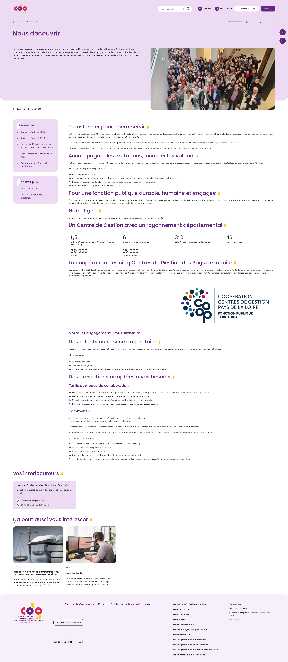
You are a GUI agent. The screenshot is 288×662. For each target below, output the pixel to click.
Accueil (18, 22)
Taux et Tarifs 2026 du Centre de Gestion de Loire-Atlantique (36, 146)
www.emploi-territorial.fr (114, 459)
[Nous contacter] (282, 40)
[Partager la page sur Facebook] (266, 22)
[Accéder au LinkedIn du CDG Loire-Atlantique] (80, 642)
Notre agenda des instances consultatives (195, 649)
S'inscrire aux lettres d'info (68, 622)
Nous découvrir (181, 609)
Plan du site (234, 620)
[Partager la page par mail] (253, 22)
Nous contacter (28, 188)
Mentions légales (236, 604)
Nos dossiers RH (181, 634)
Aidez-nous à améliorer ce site (189, 655)
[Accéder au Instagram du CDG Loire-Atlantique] (71, 642)
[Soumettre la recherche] (188, 8)
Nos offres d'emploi (183, 624)
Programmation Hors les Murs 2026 (36, 155)
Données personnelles (238, 608)
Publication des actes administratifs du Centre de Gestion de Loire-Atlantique (36, 573)
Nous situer (179, 619)
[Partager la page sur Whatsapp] (272, 22)
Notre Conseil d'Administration (189, 604)
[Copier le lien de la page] (247, 22)
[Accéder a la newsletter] (282, 32)
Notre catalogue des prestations (31, 196)
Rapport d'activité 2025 (32, 132)
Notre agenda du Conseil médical (190, 644)
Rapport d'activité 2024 (32, 138)
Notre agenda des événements (189, 639)
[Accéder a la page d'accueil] (20, 9)
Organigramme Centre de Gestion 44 (34, 165)
